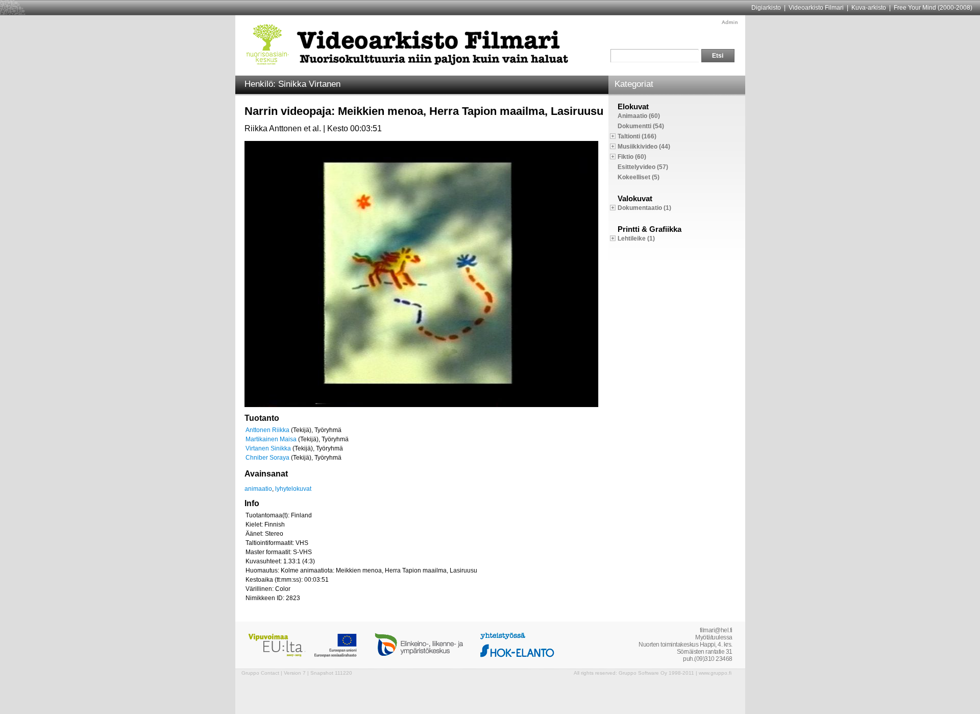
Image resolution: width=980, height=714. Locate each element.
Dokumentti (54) (641, 126)
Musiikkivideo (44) (644, 146)
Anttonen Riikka (267, 430)
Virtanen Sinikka (268, 448)
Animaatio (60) (639, 116)
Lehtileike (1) (636, 238)
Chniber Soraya (267, 457)
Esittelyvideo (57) (643, 167)
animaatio (258, 488)
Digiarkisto (766, 7)
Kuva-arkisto (868, 7)
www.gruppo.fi (715, 673)
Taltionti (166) (637, 136)
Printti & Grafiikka (649, 229)
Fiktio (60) (632, 156)
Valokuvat (635, 198)
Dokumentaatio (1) (644, 207)
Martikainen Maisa (271, 439)
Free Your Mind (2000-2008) (933, 7)
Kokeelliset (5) (638, 177)
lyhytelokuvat (293, 488)
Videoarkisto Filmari (816, 7)
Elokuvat (633, 106)
